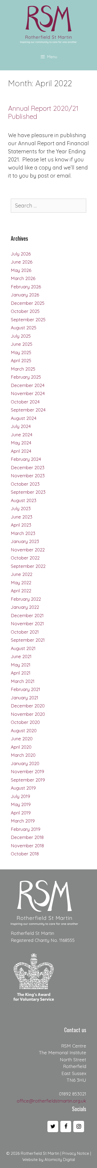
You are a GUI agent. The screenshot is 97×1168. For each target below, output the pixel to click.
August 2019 (23, 788)
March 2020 (23, 755)
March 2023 (23, 533)
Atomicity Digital (59, 1159)
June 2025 (21, 344)
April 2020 (21, 747)
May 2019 (21, 804)
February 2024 (26, 459)
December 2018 (27, 837)
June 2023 (21, 517)
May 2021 (20, 665)
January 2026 (25, 295)
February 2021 (25, 689)
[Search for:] (48, 206)
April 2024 (21, 451)
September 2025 (28, 319)
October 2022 (25, 558)
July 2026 (21, 254)
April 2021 (20, 673)
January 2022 (25, 607)
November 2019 (27, 771)
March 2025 (23, 369)
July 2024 (21, 426)
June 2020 (22, 738)
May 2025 (21, 352)
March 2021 (22, 681)
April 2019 (21, 812)
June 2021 (21, 656)
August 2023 (23, 500)
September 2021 (28, 640)
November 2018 (27, 845)
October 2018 (25, 853)
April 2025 (21, 360)
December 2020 (28, 706)
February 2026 (26, 286)
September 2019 (28, 780)
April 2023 (21, 525)
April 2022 (21, 590)
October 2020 (25, 722)
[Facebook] (65, 1126)
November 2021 (27, 623)
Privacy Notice (75, 1153)
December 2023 (27, 467)
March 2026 (23, 278)
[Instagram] (78, 1126)
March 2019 (23, 821)
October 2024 (25, 402)
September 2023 (28, 492)
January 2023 (25, 541)
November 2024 (28, 393)
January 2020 (25, 763)
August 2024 (23, 418)
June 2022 (21, 574)
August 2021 (23, 648)
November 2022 (28, 549)
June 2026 (21, 262)
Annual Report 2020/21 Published (43, 112)
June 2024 (21, 434)
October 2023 (25, 484)
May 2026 (21, 270)
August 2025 (23, 327)
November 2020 (28, 714)
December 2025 (27, 303)
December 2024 (27, 385)
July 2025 (21, 336)
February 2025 (26, 377)
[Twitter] (52, 1126)
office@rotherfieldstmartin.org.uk (51, 1101)
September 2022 (28, 566)
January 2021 (24, 697)
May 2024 (21, 442)
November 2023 (28, 475)
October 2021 (25, 632)
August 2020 (24, 730)
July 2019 (20, 796)
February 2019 (25, 829)
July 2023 (21, 508)
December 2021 (27, 615)
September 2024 (28, 410)
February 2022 (26, 599)
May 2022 (21, 582)
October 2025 (25, 311)
